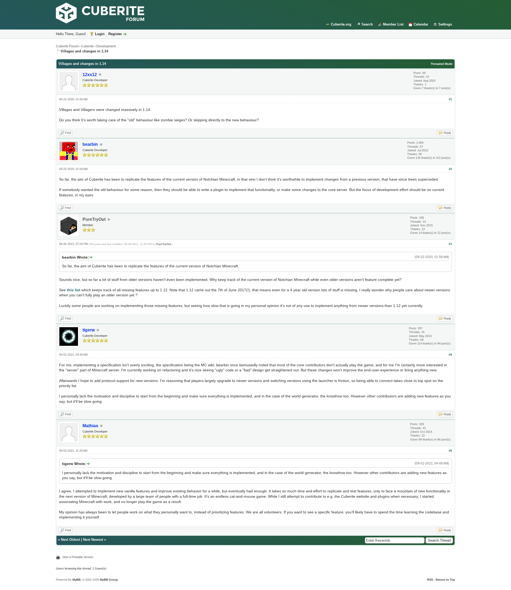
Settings (445, 24)
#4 (450, 354)
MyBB (76, 579)
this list (73, 290)
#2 (450, 169)
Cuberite (87, 46)
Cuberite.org (341, 24)
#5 (450, 450)
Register (115, 34)
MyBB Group (109, 579)
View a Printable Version (77, 557)
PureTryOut (94, 219)
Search (367, 24)
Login (100, 34)
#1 (450, 99)
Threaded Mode (441, 63)
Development (106, 46)
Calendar (421, 24)
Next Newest (93, 540)
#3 (450, 244)
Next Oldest (70, 540)
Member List (393, 24)
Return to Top (445, 579)
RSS (430, 579)
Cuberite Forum (67, 46)
